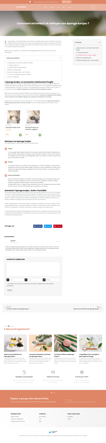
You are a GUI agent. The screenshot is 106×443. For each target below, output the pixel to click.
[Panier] (92, 7)
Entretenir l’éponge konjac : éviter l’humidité (19, 72)
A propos (52, 7)
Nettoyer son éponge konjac (14, 69)
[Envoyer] (90, 400)
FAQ (58, 7)
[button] (59, 58)
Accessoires (8, 125)
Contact (70, 7)
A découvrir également (13, 76)
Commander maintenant (20, 135)
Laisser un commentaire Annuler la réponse (20, 74)
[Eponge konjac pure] (14, 116)
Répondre (59, 241)
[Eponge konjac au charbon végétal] (33, 116)
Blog (63, 7)
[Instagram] (54, 393)
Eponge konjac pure (14, 65)
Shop (45, 7)
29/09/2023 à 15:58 (14, 242)
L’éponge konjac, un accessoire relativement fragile (20, 62)
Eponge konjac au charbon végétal (17, 67)
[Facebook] (52, 393)
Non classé (27, 125)
